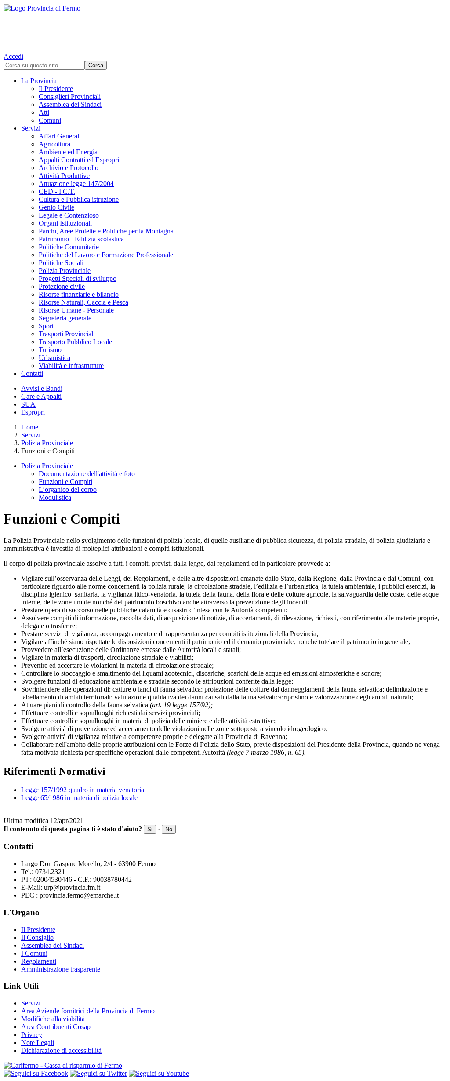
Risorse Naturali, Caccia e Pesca (83, 302)
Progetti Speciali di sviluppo (77, 278)
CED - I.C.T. (57, 191)
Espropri (33, 412)
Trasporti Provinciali (67, 334)
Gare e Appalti (41, 396)
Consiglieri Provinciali (70, 96)
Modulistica (55, 497)
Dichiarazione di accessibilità (61, 1050)
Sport (46, 326)
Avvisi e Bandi (41, 388)
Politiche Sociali (61, 262)
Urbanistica (54, 357)
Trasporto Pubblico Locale (75, 342)
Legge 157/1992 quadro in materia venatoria (82, 789)
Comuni (50, 120)
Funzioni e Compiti (65, 481)
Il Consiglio (37, 937)
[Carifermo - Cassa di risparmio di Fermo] (225, 1066)
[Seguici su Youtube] (159, 1073)
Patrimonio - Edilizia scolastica (81, 239)
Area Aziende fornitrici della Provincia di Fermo (88, 1011)
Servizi (30, 128)
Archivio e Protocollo (68, 167)
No (168, 829)
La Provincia (39, 80)
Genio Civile (56, 207)
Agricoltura (54, 144)
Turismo (50, 349)
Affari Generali (60, 136)
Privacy (31, 1034)
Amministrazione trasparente (60, 969)
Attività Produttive (64, 175)
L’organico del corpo (68, 489)
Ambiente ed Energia (68, 152)
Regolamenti (38, 961)
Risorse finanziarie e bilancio (79, 294)
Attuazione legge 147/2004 (76, 183)
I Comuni (34, 953)
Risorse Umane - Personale (76, 310)
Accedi (13, 56)
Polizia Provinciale (65, 270)
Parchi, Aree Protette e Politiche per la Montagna (106, 231)
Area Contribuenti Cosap (56, 1026)
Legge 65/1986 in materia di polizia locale (79, 797)
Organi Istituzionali (65, 223)
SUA (28, 404)
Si (149, 829)
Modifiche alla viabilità (53, 1019)
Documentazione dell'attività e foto (87, 473)
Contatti (32, 373)
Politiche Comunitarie (69, 247)
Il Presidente (56, 88)
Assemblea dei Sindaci (70, 104)
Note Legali (37, 1042)
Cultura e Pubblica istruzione (79, 199)
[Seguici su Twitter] (98, 1073)
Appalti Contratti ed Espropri (79, 160)
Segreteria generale (65, 318)
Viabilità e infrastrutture (71, 365)
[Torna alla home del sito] (225, 26)
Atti (44, 112)
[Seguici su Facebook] (36, 1073)
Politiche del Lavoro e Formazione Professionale (106, 254)
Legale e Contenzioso (69, 215)
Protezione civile (62, 286)
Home (29, 427)
